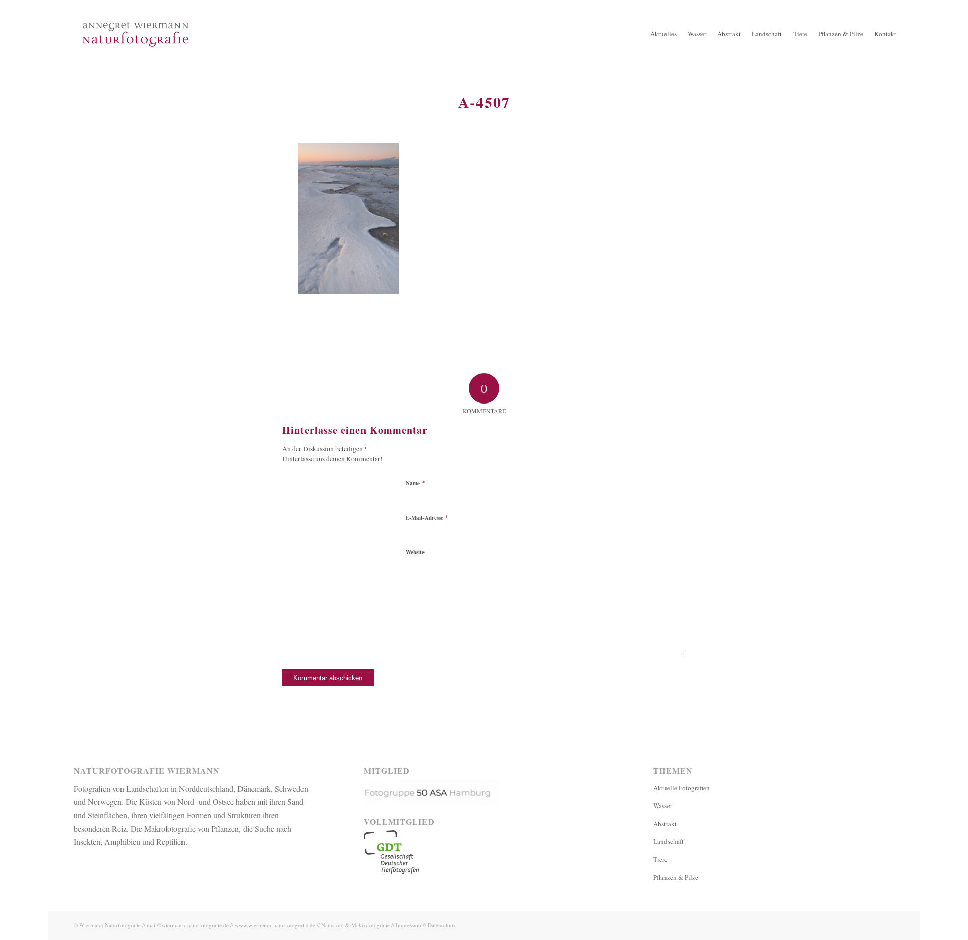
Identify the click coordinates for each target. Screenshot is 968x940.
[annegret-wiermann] (135, 65)
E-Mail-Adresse (427, 517)
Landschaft (668, 841)
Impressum (408, 925)
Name (415, 482)
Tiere (660, 859)
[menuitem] (663, 34)
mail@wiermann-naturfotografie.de (188, 925)
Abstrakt (665, 823)
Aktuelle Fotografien (681, 787)
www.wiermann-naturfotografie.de (275, 925)
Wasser (662, 805)
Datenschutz (442, 925)
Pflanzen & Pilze (675, 877)
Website (415, 552)
